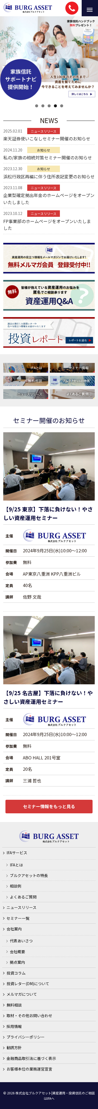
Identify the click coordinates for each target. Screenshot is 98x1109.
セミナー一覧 (18, 918)
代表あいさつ (21, 940)
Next (91, 57)
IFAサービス (17, 852)
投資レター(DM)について (28, 983)
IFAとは (16, 865)
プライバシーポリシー (26, 1037)
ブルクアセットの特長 (29, 875)
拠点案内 (17, 962)
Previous (7, 57)
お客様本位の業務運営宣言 (29, 1069)
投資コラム (16, 973)
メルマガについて (22, 994)
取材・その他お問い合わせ (29, 1015)
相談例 (15, 886)
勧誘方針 (14, 1047)
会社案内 (14, 928)
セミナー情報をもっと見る (49, 806)
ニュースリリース (21, 907)
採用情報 (14, 1026)
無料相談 (14, 1005)
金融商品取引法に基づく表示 (31, 1058)
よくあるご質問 (23, 897)
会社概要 (17, 951)
